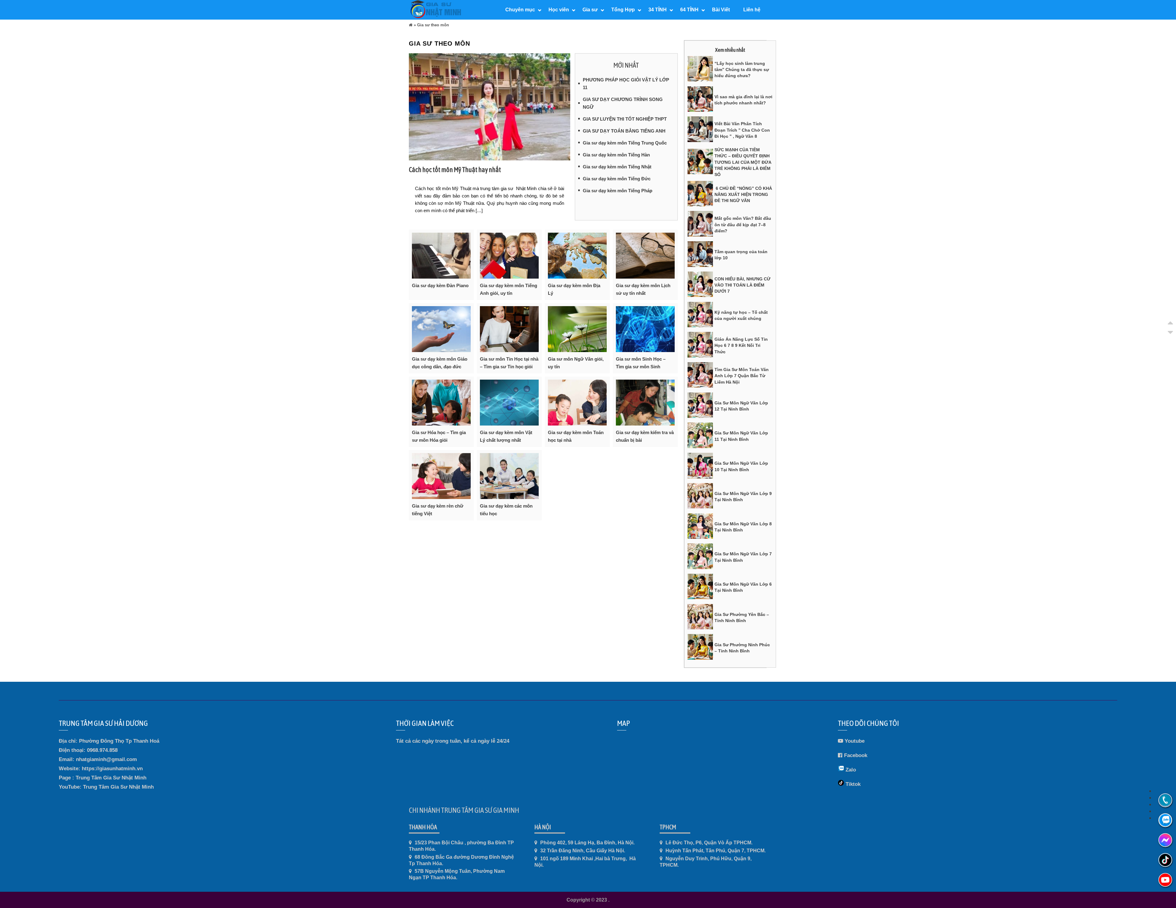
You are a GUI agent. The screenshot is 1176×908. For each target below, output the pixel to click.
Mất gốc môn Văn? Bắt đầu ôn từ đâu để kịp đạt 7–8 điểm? (742, 224)
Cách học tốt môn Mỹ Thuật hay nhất (455, 170)
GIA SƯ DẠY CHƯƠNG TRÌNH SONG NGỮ (623, 103)
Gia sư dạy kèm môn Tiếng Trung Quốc (625, 142)
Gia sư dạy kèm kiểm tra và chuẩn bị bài (645, 436)
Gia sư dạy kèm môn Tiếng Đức (616, 178)
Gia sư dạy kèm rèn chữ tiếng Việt (437, 509)
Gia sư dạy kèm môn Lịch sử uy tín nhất (643, 289)
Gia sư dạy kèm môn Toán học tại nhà (576, 436)
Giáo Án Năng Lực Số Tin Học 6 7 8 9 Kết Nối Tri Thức (741, 345)
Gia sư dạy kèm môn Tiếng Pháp (617, 190)
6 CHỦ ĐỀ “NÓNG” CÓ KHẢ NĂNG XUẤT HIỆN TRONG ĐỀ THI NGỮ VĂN (743, 194)
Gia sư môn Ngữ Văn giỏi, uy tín (576, 362)
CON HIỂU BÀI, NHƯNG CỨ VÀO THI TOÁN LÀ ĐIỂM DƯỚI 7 (742, 285)
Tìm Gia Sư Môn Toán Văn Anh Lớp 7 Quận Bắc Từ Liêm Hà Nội (741, 376)
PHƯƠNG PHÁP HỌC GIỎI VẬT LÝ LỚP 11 (626, 83)
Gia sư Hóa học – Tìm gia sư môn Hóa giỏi (439, 436)
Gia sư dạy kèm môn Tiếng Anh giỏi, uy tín (508, 289)
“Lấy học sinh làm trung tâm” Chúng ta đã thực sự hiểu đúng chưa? (741, 69)
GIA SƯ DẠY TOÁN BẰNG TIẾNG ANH (624, 130)
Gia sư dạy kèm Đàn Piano (440, 285)
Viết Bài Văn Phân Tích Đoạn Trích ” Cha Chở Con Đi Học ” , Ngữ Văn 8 (742, 130)
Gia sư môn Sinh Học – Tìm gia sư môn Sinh (640, 362)
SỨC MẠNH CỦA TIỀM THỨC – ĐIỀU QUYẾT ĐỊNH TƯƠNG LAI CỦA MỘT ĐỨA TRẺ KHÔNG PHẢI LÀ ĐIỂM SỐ (742, 162)
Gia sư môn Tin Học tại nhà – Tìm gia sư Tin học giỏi (509, 362)
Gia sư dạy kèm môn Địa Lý (574, 289)
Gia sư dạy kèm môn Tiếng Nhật (617, 166)
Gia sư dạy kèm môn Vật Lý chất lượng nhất (506, 436)
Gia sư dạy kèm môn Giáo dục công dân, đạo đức (439, 362)
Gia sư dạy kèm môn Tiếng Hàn (616, 154)
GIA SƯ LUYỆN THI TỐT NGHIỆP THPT (625, 119)
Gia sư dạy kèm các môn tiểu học (506, 509)
